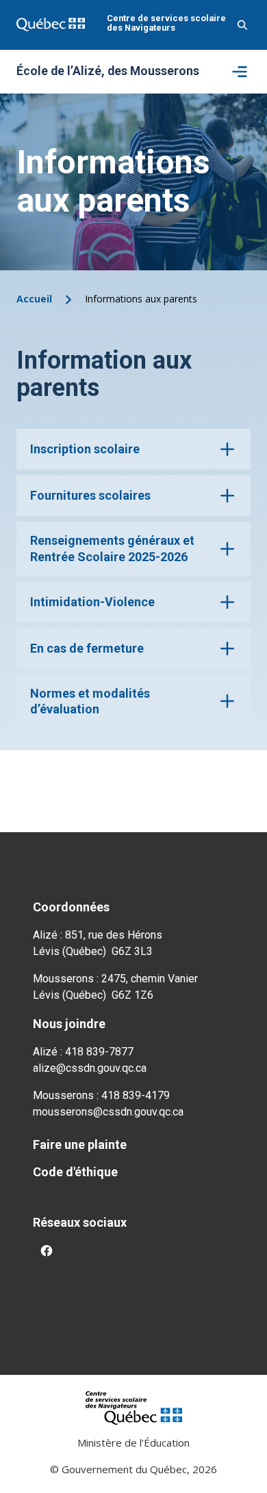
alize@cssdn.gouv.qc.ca (90, 1068)
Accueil (34, 298)
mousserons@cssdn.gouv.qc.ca (108, 1111)
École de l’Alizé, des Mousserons (107, 72)
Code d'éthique (75, 1172)
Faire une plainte (80, 1144)
